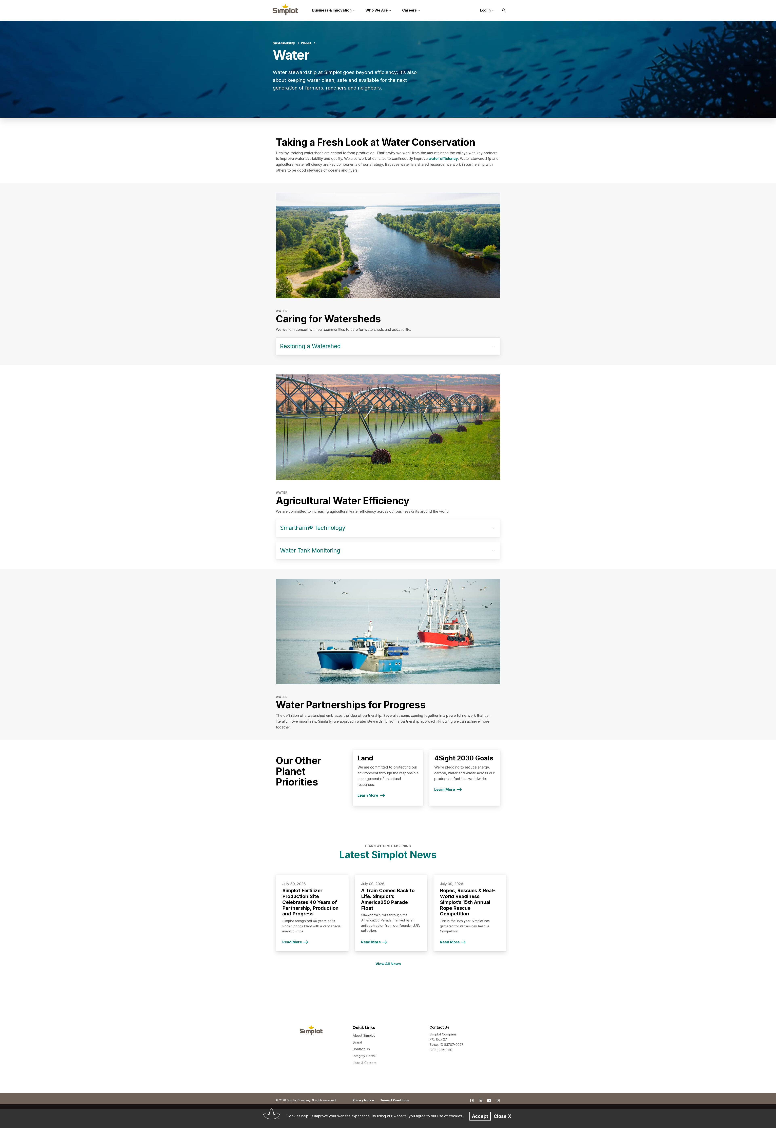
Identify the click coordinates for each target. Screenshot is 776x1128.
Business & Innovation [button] (332, 10)
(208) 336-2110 (440, 1050)
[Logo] (285, 9)
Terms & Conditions (394, 1100)
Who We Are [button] (376, 10)
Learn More (367, 795)
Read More (292, 942)
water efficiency (443, 158)
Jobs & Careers (364, 1063)
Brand (357, 1042)
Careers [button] (410, 10)
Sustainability (284, 43)
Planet (306, 43)
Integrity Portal (364, 1056)
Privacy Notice (363, 1100)
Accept (480, 1116)
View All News (388, 964)
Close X (502, 1116)
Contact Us (361, 1049)
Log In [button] (485, 10)
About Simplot (364, 1035)
